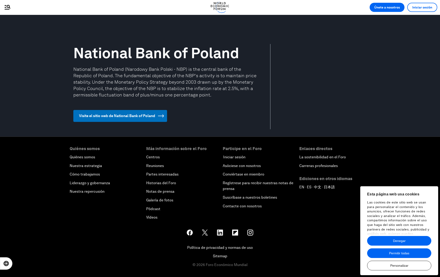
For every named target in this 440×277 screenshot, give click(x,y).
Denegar (399, 241)
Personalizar (399, 265)
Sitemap (220, 256)
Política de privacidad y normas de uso (220, 247)
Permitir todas (399, 253)
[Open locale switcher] (6, 263)
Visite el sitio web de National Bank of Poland (117, 116)
